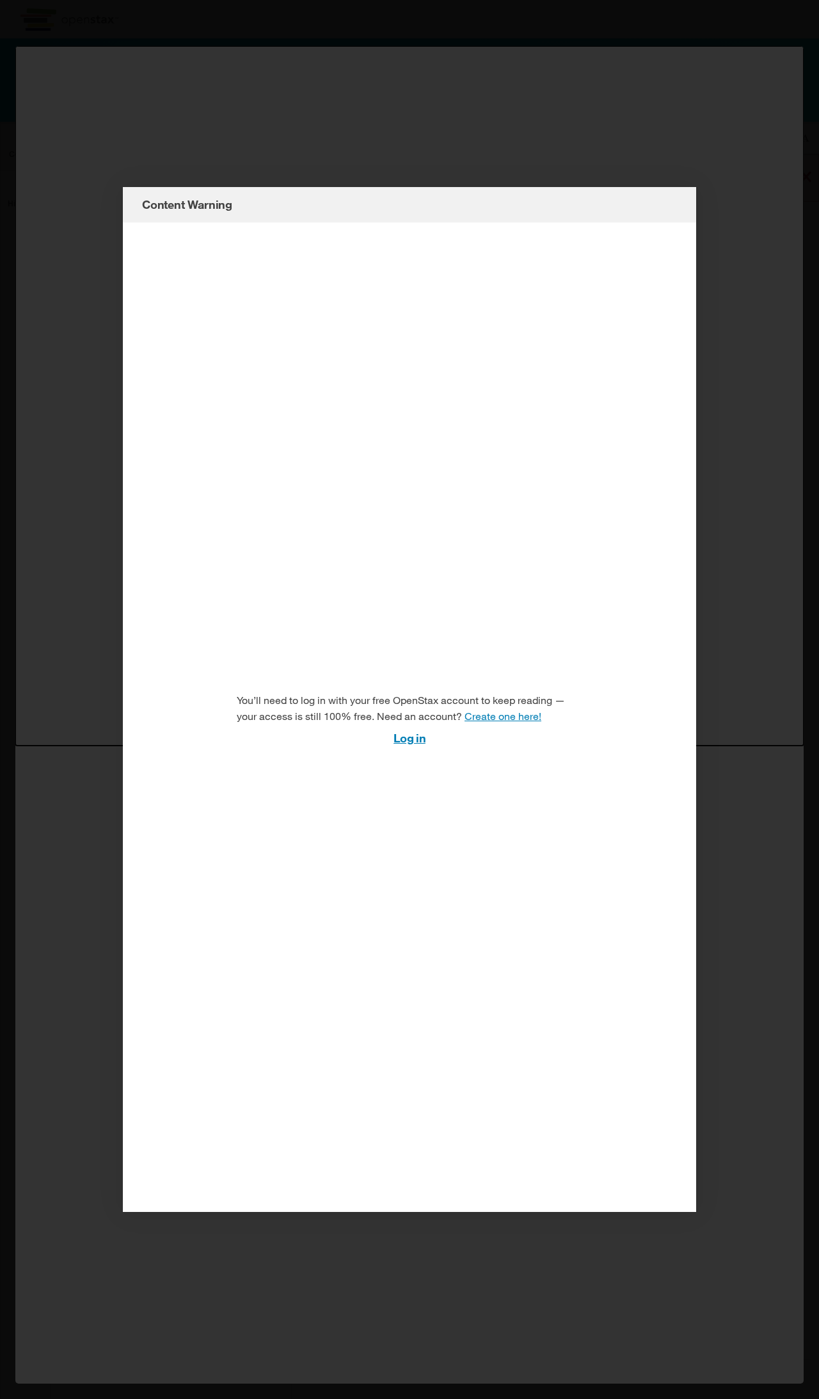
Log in (409, 738)
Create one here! (503, 716)
